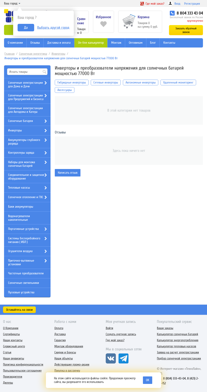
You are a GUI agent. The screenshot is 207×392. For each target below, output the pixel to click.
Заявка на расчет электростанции (178, 352)
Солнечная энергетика (33, 54)
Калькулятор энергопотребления (177, 340)
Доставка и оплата (59, 42)
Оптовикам (136, 42)
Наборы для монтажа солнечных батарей (21, 164)
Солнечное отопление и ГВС (25, 197)
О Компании (10, 328)
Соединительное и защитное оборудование (26, 176)
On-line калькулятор (91, 42)
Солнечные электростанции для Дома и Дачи (25, 84)
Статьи (7, 352)
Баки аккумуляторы (20, 206)
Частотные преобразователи (26, 273)
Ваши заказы (165, 328)
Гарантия (60, 340)
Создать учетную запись (121, 334)
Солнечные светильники (23, 283)
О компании (15, 42)
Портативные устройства (23, 229)
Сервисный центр (14, 346)
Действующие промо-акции (71, 364)
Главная (9, 54)
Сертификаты (11, 334)
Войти (109, 328)
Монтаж (116, 42)
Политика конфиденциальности (23, 364)
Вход (177, 3)
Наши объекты (63, 358)
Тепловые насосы (19, 187)
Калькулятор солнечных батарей (177, 334)
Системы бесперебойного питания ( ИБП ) (24, 240)
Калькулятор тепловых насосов (176, 346)
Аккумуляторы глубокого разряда (24, 141)
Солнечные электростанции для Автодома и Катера (25, 110)
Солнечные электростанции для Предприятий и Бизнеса (25, 97)
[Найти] (44, 72)
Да (26, 27)
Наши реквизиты (13, 358)
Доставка (60, 334)
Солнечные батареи (20, 121)
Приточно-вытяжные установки (21, 262)
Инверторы (58, 54)
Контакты (169, 42)
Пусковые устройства (21, 292)
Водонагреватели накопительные (19, 218)
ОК (147, 380)
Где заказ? (154, 3)
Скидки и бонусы (65, 352)
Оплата (58, 328)
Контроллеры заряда (21, 152)
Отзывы (35, 42)
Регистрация (192, 3)
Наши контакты (12, 340)
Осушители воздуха (20, 251)
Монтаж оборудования (68, 346)
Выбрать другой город (53, 27)
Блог (153, 42)
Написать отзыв (67, 172)
